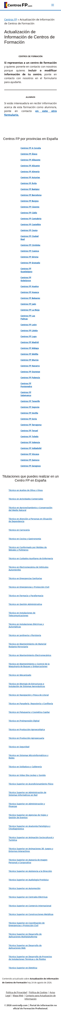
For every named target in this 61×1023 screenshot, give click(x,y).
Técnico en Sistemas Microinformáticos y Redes (28, 756)
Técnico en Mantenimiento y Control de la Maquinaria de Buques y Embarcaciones (29, 665)
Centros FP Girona (29, 256)
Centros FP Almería (30, 171)
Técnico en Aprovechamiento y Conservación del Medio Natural (30, 508)
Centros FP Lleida (29, 330)
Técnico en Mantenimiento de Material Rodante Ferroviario (27, 645)
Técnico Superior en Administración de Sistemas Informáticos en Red (27, 793)
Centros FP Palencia (30, 377)
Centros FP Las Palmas (28, 317)
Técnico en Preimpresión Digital (24, 720)
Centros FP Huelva (30, 286)
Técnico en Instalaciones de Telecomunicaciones (22, 614)
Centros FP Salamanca (26, 394)
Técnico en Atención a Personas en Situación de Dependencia (30, 520)
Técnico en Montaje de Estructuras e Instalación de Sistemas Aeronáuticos (27, 685)
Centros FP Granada (30, 262)
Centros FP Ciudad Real (30, 238)
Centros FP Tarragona (31, 424)
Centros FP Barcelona (31, 195)
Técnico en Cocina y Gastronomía (25, 538)
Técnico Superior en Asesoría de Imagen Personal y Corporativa (28, 861)
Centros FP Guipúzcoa (26, 279)
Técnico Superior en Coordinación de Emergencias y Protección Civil (27, 924)
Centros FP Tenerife (30, 401)
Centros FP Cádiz (29, 212)
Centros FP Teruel (29, 430)
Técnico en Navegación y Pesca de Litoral (29, 695)
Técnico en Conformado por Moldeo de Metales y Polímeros (28, 548)
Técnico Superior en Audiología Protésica (29, 879)
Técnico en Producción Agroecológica (27, 729)
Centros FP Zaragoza (31, 465)
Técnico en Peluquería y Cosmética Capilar (29, 712)
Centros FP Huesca (30, 292)
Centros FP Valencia (30, 442)
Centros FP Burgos (30, 201)
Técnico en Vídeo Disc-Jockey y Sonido (27, 775)
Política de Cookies (38, 992)
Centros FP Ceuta (29, 230)
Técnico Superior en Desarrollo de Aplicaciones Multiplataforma (25, 935)
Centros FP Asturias (30, 177)
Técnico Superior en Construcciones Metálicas (31, 914)
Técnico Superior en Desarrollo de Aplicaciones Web (25, 946)
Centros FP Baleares (30, 298)
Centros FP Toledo (29, 436)
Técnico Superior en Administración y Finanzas (27, 805)
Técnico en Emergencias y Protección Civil (29, 587)
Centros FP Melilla (29, 354)
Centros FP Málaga (30, 348)
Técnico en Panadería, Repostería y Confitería (31, 703)
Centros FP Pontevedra (26, 385)
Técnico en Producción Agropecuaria (26, 738)
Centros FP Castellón (31, 224)
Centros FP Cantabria (31, 218)
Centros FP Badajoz (30, 189)
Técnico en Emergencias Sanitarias (25, 578)
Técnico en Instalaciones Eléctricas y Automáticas (26, 625)
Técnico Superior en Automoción (24, 888)
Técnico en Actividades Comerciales (26, 498)
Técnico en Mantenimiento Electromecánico (30, 655)
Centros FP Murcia (29, 360)
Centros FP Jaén (28, 304)
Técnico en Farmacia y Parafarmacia (26, 595)
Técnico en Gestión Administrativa (25, 604)
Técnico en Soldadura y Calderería (25, 766)
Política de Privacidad (16, 992)
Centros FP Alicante (30, 165)
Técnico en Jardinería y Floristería (25, 635)
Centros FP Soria (29, 418)
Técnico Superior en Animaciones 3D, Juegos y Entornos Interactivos (31, 850)
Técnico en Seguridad (19, 746)
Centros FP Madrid (30, 342)
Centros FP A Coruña (31, 148)
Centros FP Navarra (30, 365)
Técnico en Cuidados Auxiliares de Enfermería (31, 558)
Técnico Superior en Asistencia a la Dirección (30, 871)
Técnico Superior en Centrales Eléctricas (28, 897)
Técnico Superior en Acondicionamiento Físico (31, 783)
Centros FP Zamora (30, 460)
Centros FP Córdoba (30, 245)
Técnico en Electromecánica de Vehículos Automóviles (28, 568)
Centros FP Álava (29, 154)
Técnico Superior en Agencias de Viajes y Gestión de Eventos (28, 816)
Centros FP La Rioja (30, 310)
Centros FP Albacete (30, 159)
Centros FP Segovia (30, 407)
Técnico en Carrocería (19, 530)
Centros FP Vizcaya (30, 454)
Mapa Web (18, 995)
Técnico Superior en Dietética (23, 967)
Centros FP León (29, 324)
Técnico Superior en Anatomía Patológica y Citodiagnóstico (29, 827)
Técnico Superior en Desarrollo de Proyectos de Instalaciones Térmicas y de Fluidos (30, 957)
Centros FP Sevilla (29, 413)
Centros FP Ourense (30, 371)
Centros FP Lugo (29, 336)
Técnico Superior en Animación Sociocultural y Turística (31, 838)
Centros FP (10, 19)
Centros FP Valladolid (31, 448)
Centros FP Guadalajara (26, 270)
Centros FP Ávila (29, 183)
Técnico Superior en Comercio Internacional (30, 905)
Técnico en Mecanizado (20, 675)
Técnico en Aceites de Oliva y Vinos (26, 490)
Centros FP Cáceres (30, 206)
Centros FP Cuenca (30, 251)
